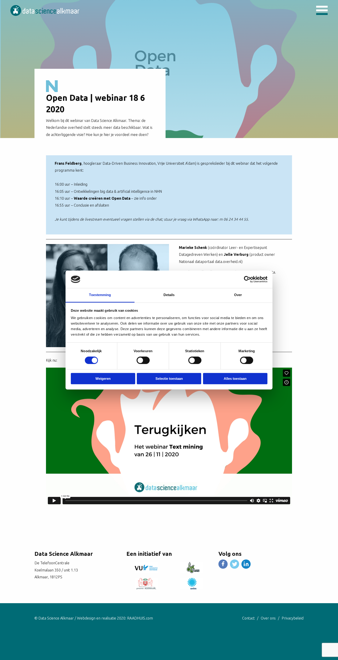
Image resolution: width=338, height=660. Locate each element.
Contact (248, 618)
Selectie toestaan (169, 378)
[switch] (143, 360)
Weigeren (103, 378)
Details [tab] (169, 295)
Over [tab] (238, 295)
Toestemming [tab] (100, 295)
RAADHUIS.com (140, 618)
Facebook (223, 564)
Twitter (234, 564)
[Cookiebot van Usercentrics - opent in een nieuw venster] (247, 279)
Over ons (268, 618)
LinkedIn (246, 564)
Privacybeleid (293, 618)
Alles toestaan (235, 378)
